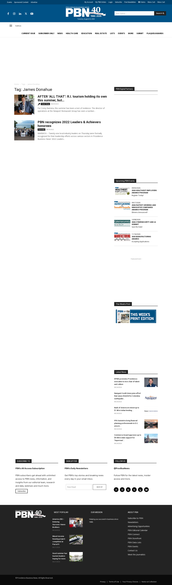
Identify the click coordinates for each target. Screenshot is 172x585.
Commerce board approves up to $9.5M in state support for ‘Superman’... (127, 437)
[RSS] (134, 489)
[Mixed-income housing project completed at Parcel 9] (76, 539)
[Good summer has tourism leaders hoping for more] (76, 556)
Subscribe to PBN (135, 518)
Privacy (102, 582)
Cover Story (45, 104)
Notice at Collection (149, 582)
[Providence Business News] (86, 12)
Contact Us (132, 550)
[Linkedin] (20, 14)
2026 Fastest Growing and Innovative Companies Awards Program (144, 207)
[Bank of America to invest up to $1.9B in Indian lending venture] (151, 411)
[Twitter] (26, 14)
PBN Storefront (134, 538)
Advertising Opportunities (139, 526)
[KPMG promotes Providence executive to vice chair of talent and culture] (151, 382)
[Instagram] (14, 14)
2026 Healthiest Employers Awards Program (144, 191)
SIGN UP (99, 487)
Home (16, 84)
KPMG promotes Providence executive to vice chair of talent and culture (126, 381)
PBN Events (133, 546)
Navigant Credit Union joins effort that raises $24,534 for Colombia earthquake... (127, 396)
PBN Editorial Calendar (138, 530)
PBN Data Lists (134, 542)
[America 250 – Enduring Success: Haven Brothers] (76, 522)
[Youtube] (32, 14)
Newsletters (133, 522)
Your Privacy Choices (130, 582)
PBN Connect (134, 534)
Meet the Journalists (136, 554)
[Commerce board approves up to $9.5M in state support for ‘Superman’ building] (151, 438)
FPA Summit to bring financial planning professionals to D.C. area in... (126, 423)
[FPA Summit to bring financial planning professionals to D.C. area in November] (151, 424)
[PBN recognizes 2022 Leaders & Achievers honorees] (24, 130)
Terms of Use (114, 582)
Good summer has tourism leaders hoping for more (59, 556)
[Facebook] (8, 14)
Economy (41, 129)
